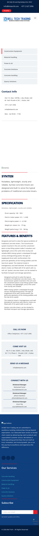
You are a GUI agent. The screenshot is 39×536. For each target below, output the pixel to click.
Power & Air (8, 63)
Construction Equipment (13, 51)
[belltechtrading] (13, 459)
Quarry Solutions (10, 81)
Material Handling (10, 57)
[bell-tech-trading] (8, 459)
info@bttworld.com (11, 6)
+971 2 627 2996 (27, 6)
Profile (6, 11)
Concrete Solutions (11, 69)
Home (4, 35)
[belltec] (4, 459)
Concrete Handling (10, 75)
